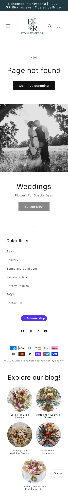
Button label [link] (34, 206)
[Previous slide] (26, 225)
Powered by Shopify (52, 360)
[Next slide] (42, 225)
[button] (8, 26)
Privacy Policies (18, 285)
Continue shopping (34, 85)
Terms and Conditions (22, 268)
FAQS (10, 294)
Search (11, 251)
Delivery (12, 260)
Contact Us (14, 303)
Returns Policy (17, 277)
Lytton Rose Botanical (27, 360)
